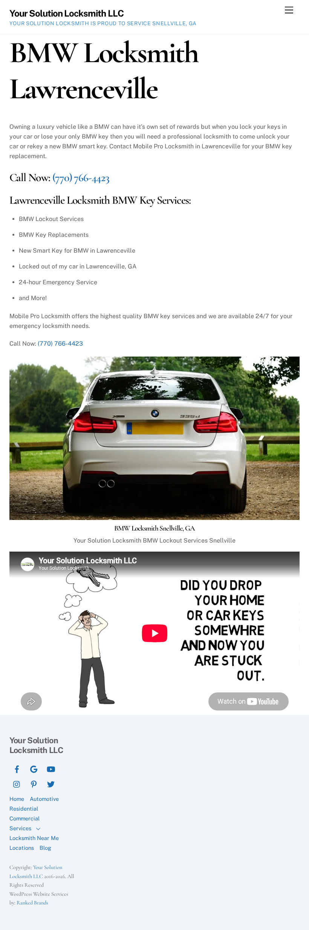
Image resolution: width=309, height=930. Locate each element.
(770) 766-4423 (80, 177)
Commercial (24, 818)
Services (20, 828)
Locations (21, 848)
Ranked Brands (32, 903)
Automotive (44, 799)
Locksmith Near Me (34, 838)
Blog (45, 848)
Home (16, 799)
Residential (23, 808)
